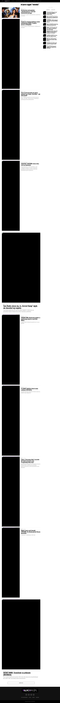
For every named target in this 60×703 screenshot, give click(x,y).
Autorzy (30, 697)
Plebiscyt (34, 1)
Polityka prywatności (24, 697)
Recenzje (13, 1)
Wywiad (24, 1)
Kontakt (33, 697)
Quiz (40, 1)
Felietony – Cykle (29, 1)
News (38, 1)
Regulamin (37, 697)
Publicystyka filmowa (19, 1)
